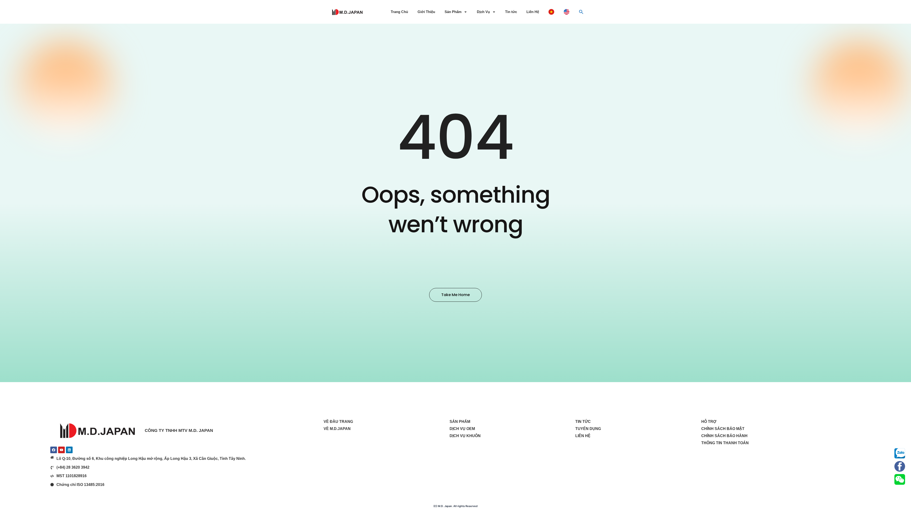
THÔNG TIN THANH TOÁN (725, 443)
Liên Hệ (532, 12)
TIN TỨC (583, 422)
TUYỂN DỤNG (588, 429)
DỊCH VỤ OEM (462, 429)
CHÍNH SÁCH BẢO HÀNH (724, 436)
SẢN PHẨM (460, 422)
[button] (581, 12)
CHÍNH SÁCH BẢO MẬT (722, 429)
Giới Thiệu (426, 12)
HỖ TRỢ (708, 422)
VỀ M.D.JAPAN (337, 429)
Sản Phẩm (453, 12)
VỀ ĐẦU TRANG (338, 422)
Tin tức (511, 12)
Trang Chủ (399, 12)
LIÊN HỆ (582, 436)
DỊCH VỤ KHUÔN (465, 436)
